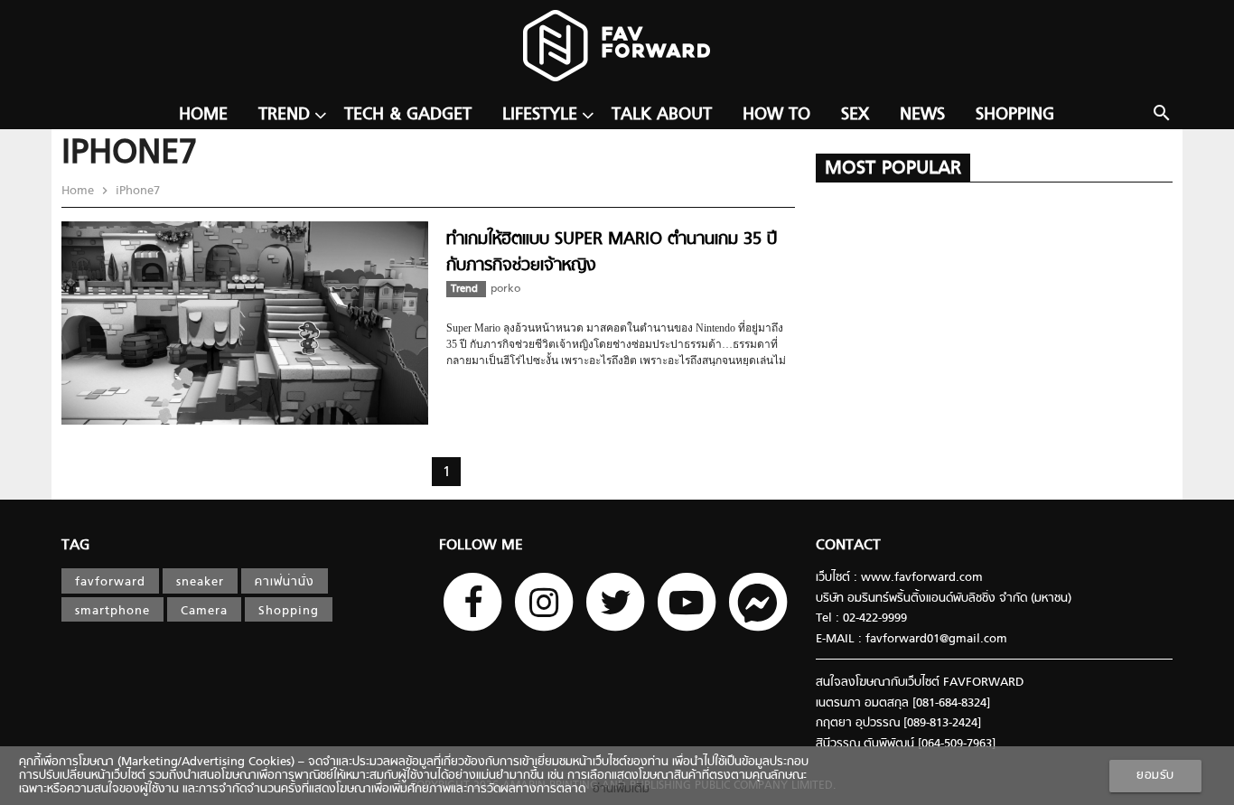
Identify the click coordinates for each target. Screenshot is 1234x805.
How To (776, 115)
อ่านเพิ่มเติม (617, 789)
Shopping (1015, 115)
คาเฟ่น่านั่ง (284, 582)
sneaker (200, 582)
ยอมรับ (1155, 775)
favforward (110, 582)
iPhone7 (136, 191)
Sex (855, 115)
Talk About (662, 115)
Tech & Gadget (408, 115)
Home (203, 115)
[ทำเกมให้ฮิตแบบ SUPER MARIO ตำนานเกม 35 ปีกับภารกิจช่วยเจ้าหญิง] (244, 421)
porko (505, 289)
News (922, 115)
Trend (284, 115)
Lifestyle (539, 115)
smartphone (112, 611)
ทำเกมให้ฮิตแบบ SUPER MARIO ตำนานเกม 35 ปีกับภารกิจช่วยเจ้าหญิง (611, 252)
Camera (204, 611)
